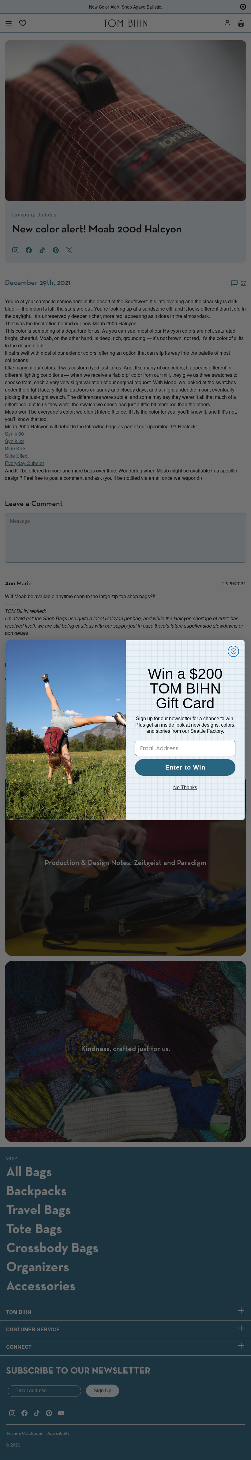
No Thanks (185, 787)
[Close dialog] (233, 651)
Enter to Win (185, 767)
